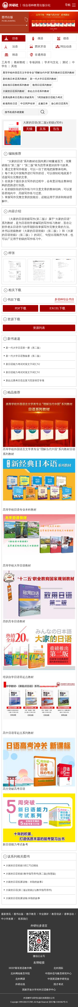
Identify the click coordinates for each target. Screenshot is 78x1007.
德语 (66, 38)
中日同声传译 (27, 103)
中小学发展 (7, 918)
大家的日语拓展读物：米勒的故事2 (24, 882)
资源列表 (39, 327)
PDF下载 (20, 308)
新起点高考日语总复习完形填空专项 (25, 380)
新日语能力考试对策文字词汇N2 (23, 364)
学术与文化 (51, 62)
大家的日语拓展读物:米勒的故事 (23, 898)
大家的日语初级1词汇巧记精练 (22, 865)
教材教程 (20, 62)
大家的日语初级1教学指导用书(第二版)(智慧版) (31, 873)
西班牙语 (40, 46)
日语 (15, 38)
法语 (15, 46)
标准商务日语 (10, 103)
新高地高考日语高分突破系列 (18, 97)
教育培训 (56, 914)
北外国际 (58, 968)
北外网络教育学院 (20, 973)
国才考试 (58, 984)
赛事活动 (69, 914)
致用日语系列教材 (42, 85)
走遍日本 (43, 103)
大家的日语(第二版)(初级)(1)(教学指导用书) (29, 890)
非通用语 (40, 54)
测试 (65, 62)
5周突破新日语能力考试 (49, 97)
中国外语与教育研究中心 (58, 973)
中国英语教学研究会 (58, 978)
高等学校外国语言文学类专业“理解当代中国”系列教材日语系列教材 (38, 72)
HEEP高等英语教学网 (20, 968)
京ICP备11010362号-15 (58, 1002)
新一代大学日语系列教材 (43, 78)
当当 (56, 128)
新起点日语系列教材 (38, 91)
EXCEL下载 (57, 308)
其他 (14, 66)
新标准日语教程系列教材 (16, 85)
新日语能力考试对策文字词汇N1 (23, 372)
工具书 (6, 62)
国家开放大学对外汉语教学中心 (39, 989)
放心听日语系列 (59, 103)
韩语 (15, 54)
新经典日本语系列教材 (15, 78)
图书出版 (18, 914)
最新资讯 (6, 914)
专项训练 (35, 62)
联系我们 (23, 918)
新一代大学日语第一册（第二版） (24, 347)
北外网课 (20, 978)
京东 (42, 128)
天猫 (29, 128)
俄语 (40, 38)
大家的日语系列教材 (13, 91)
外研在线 (20, 984)
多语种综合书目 (64, 299)
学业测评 (44, 914)
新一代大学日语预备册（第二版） (24, 356)
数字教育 (31, 914)
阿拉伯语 (66, 46)
